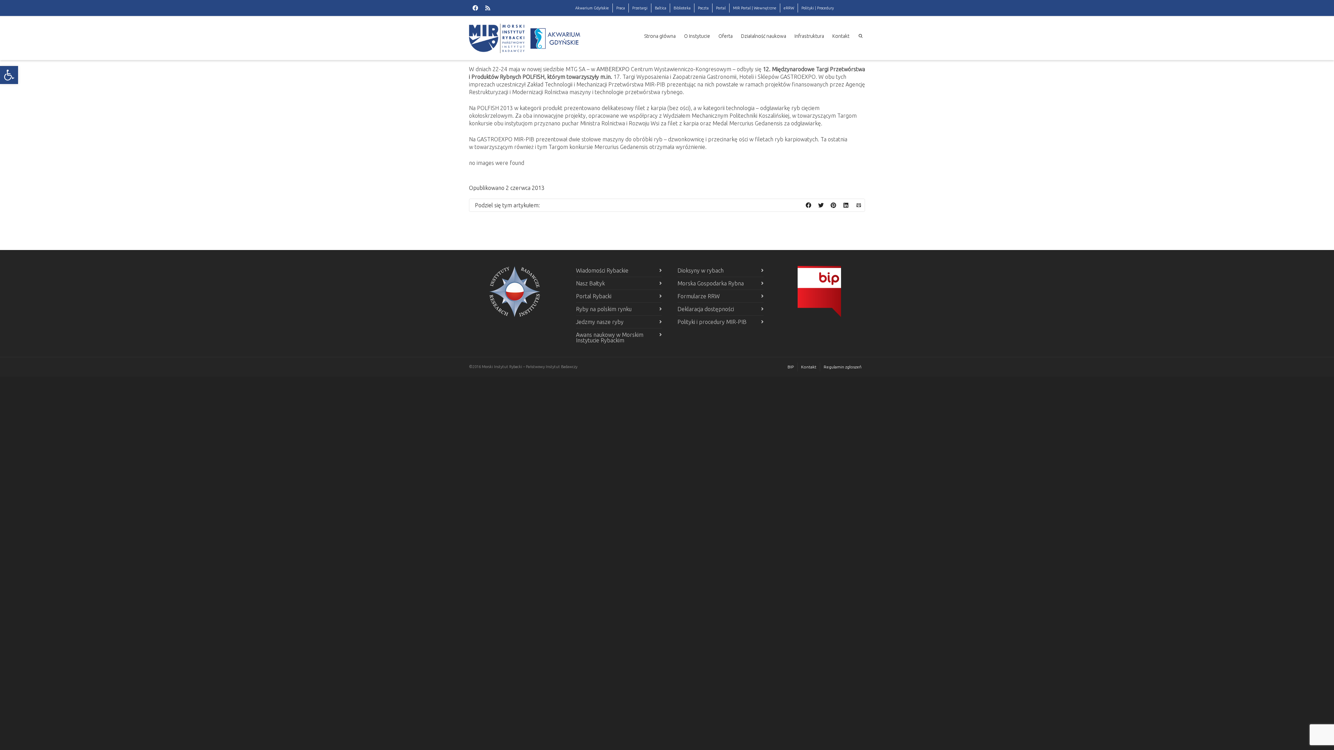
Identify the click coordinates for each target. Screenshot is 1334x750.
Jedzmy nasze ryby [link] (600, 322)
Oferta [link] (725, 36)
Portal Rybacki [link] (593, 296)
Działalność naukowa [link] (763, 36)
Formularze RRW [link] (698, 296)
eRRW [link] (789, 8)
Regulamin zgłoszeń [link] (843, 367)
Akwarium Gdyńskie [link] (592, 8)
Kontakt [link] (840, 36)
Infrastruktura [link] (809, 36)
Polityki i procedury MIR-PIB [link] (712, 322)
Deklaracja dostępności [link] (705, 309)
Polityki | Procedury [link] (817, 8)
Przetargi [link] (640, 8)
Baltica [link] (660, 8)
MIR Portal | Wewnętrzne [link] (754, 8)
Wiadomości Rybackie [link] (602, 270)
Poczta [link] (703, 8)
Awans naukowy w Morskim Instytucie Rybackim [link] (609, 337)
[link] (9, 75)
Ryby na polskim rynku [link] (604, 309)
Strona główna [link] (660, 36)
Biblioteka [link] (682, 8)
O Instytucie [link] (697, 36)
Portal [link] (721, 8)
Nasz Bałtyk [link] (590, 283)
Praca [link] (620, 8)
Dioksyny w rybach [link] (700, 270)
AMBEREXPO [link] (612, 69)
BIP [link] (791, 367)
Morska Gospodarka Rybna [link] (710, 283)
